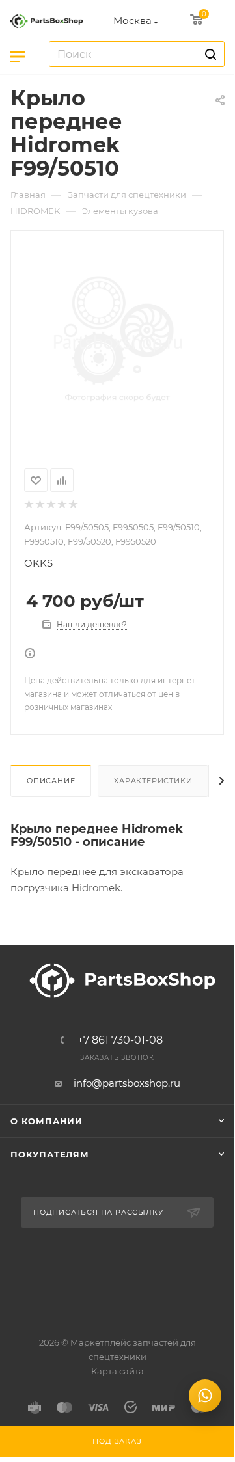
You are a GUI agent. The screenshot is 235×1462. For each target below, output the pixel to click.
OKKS (38, 563)
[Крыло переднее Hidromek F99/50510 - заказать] (117, 342)
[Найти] (209, 54)
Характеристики (153, 780)
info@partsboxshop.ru (127, 1083)
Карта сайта (117, 1371)
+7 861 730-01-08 (120, 1040)
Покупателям (49, 1154)
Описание (51, 780)
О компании (46, 1121)
